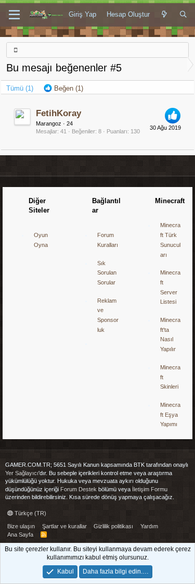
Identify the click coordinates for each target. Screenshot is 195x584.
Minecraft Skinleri (170, 377)
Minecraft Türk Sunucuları (170, 239)
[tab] (63, 88)
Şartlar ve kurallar (64, 526)
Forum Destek (78, 489)
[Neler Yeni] (164, 14)
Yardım (149, 526)
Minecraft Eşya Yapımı (170, 414)
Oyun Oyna (41, 240)
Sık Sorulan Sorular (106, 272)
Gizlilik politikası (113, 526)
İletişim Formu (149, 489)
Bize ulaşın (21, 526)
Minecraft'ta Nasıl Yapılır (170, 334)
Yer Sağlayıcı (21, 473)
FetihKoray (58, 113)
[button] (14, 15)
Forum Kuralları (107, 240)
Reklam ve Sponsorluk (108, 315)
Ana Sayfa (20, 534)
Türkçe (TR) (29, 513)
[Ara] (183, 14)
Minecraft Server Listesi (170, 287)
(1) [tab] (19, 88)
